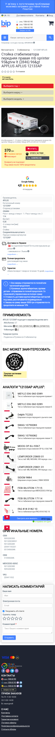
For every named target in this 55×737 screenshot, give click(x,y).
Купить (33, 149)
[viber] (17, 671)
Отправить (9, 638)
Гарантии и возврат (10, 719)
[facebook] (3, 671)
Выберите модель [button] (13, 99)
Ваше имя (7, 591)
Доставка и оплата (24, 15)
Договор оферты (8, 723)
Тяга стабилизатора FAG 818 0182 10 (34, 512)
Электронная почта (11, 601)
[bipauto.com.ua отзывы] (11, 666)
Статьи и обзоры (8, 729)
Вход (50, 15)
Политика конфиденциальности (15, 726)
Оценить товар (9, 615)
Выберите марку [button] (12, 92)
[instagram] (8, 671)
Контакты (40, 15)
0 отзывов (20, 71)
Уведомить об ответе (14, 611)
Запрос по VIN (25, 30)
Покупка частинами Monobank (12, 374)
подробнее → (12, 254)
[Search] (50, 38)
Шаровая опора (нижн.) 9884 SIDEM (33, 480)
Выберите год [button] (10, 86)
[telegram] (12, 671)
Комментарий (9, 624)
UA (4, 15)
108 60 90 (26, 21)
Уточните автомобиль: (8, 78)
